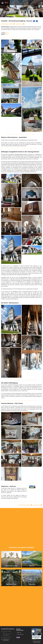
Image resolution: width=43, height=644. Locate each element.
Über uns (19, 632)
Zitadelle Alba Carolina (11, 565)
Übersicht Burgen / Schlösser (7, 24)
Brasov (7, 33)
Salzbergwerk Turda (11, 584)
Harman (6, 34)
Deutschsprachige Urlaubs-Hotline (37, 641)
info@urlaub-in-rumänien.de (6, 640)
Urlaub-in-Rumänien (38, 630)
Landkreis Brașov (19, 24)
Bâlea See (31, 565)
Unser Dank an (20, 634)
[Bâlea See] (32, 558)
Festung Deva (31, 584)
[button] (41, 2)
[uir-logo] (4, 3)
